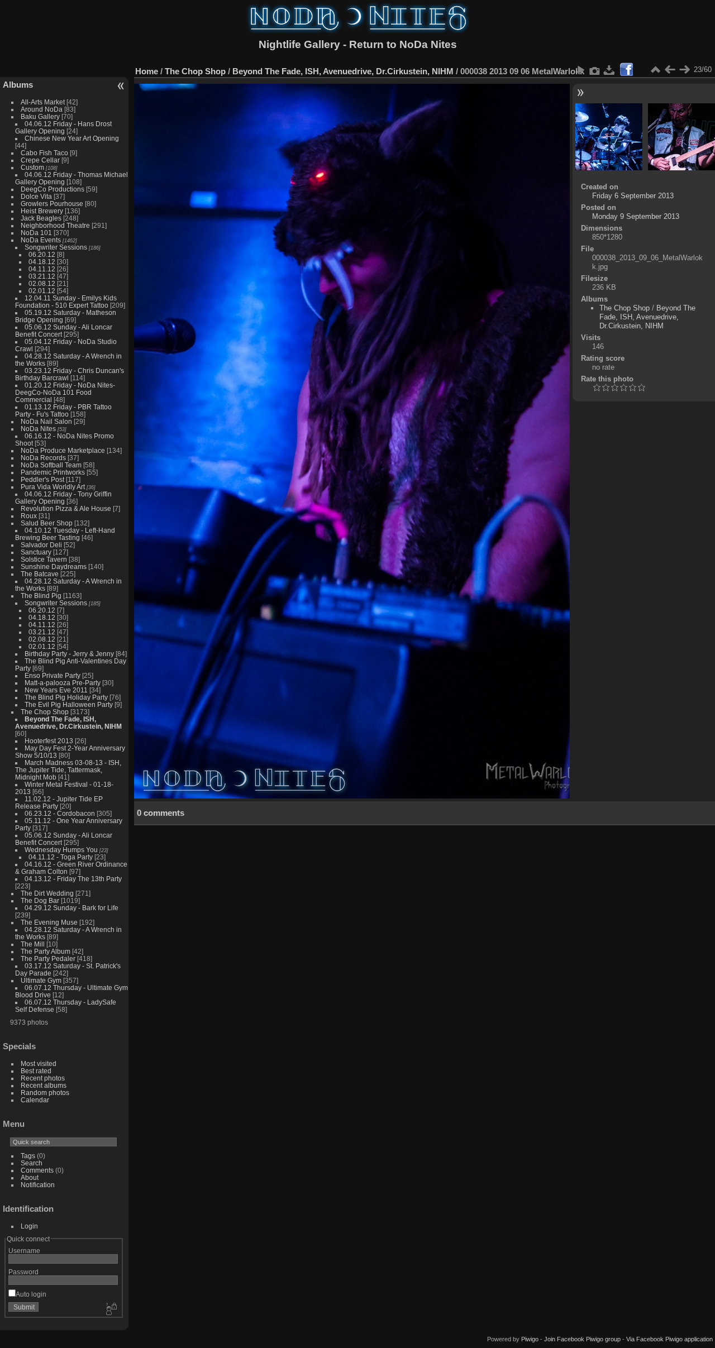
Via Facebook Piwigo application (669, 1339)
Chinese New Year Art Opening (72, 138)
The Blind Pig (41, 595)
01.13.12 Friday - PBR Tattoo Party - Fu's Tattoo (63, 410)
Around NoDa (42, 109)
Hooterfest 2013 (49, 740)
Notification (38, 1184)
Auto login (31, 1294)
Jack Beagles (41, 218)
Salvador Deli (41, 544)
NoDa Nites (38, 428)
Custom (32, 167)
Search (31, 1163)
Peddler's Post (42, 479)
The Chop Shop (45, 711)
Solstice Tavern (44, 559)
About (30, 1177)
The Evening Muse (49, 922)
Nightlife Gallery (299, 44)
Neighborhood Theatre (55, 225)
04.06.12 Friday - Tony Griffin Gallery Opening (63, 497)
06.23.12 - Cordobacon (60, 813)
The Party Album (45, 951)
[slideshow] (580, 70)
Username (24, 1250)
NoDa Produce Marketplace (63, 450)
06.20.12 (41, 254)
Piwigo (529, 1339)
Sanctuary (36, 552)
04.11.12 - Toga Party (60, 857)
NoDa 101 (36, 232)
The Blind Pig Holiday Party (66, 697)
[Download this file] (609, 70)
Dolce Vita (36, 196)
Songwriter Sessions (56, 247)
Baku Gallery (40, 116)
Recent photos (43, 1078)
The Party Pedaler (48, 958)
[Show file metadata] (595, 70)
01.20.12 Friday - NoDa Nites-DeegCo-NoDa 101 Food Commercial (65, 392)
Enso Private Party (52, 675)
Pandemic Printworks (53, 472)
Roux (29, 515)
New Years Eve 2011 (56, 690)
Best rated (36, 1070)
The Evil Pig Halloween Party (69, 704)
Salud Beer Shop (47, 523)
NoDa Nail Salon (46, 421)
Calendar (35, 1099)
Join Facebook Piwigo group (582, 1339)
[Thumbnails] (655, 70)
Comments (37, 1170)
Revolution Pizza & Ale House (66, 508)
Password (23, 1271)
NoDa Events (41, 239)
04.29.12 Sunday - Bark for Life (71, 907)
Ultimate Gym (41, 980)
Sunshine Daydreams (54, 566)
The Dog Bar (40, 900)
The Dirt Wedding (47, 893)
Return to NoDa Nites (403, 44)
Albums (18, 84)
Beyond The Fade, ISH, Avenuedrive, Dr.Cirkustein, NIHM (68, 722)
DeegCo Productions (52, 189)
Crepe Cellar (40, 160)
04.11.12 (41, 269)
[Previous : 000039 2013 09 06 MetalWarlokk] (669, 70)
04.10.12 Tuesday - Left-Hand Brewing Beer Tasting (65, 534)
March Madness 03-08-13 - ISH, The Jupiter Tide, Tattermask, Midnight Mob (68, 770)
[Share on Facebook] (626, 69)
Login (29, 1226)
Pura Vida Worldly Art (53, 486)
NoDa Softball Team (51, 465)
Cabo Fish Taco (44, 152)
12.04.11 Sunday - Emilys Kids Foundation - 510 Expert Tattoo (66, 301)
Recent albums (43, 1085)
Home (146, 71)
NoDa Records (43, 457)
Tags (28, 1155)
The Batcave (40, 573)
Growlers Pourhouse (52, 203)
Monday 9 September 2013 (635, 216)
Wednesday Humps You (61, 849)
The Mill (33, 944)
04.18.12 (41, 261)
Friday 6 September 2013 (633, 196)
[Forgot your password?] (110, 1309)
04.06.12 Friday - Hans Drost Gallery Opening (63, 127)
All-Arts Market (43, 102)
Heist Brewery (42, 210)
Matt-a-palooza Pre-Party (63, 682)
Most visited (38, 1063)
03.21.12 (41, 276)
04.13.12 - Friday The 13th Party (73, 878)
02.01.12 (41, 290)
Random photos (45, 1092)
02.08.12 (41, 283)
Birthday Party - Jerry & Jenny (69, 653)
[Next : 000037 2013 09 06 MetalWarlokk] (684, 70)
